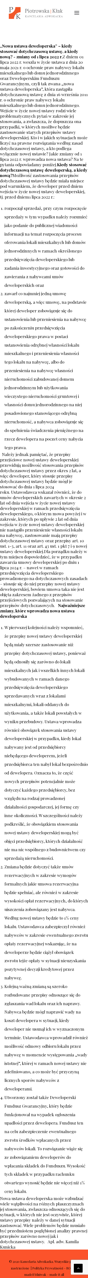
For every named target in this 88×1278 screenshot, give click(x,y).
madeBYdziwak (35, 1274)
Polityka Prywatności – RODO (54, 1268)
